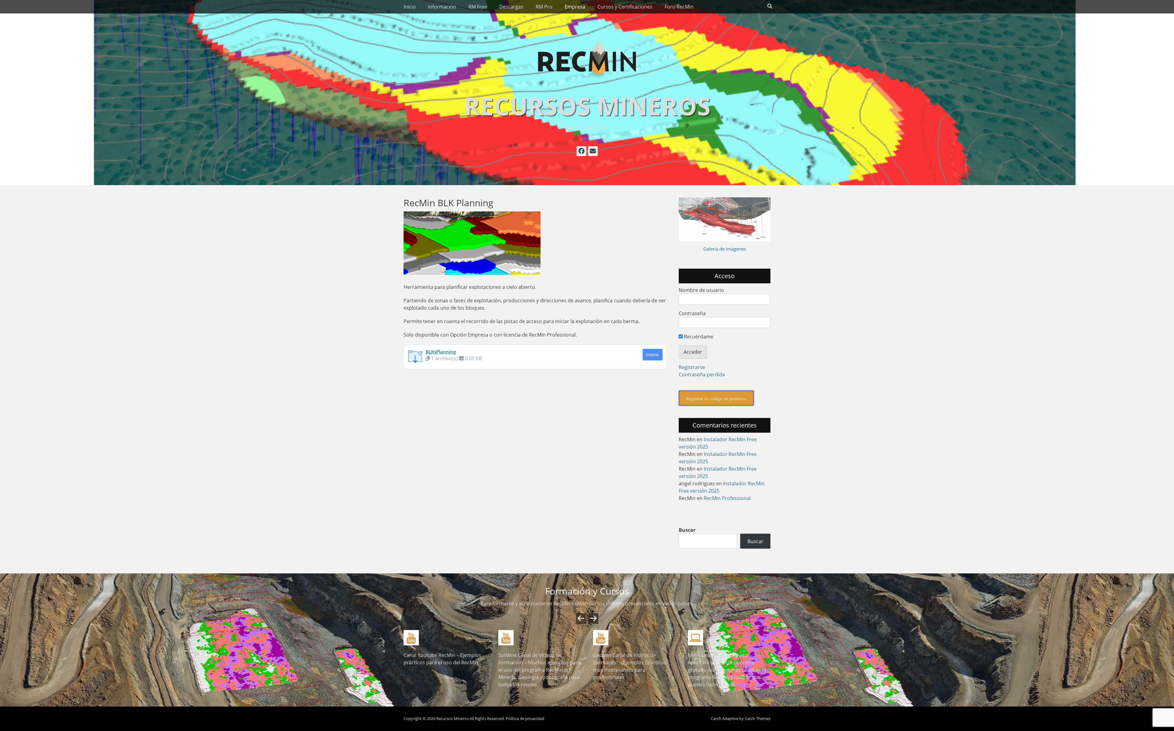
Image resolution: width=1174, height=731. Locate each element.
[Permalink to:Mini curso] (729, 637)
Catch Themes (757, 718)
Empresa (575, 6)
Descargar (652, 354)
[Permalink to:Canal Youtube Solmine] (539, 637)
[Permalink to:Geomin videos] (634, 637)
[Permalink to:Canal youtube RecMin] (445, 637)
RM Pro (544, 6)
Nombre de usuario (701, 290)
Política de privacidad (525, 718)
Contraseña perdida (702, 374)
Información (442, 6)
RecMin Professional (727, 498)
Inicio (410, 6)
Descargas (511, 6)
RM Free (477, 6)
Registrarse (692, 367)
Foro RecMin (679, 6)
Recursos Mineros (587, 105)
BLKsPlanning (441, 352)
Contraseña (692, 313)
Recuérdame (698, 336)
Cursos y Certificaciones (624, 6)
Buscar (687, 530)
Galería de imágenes (724, 249)
